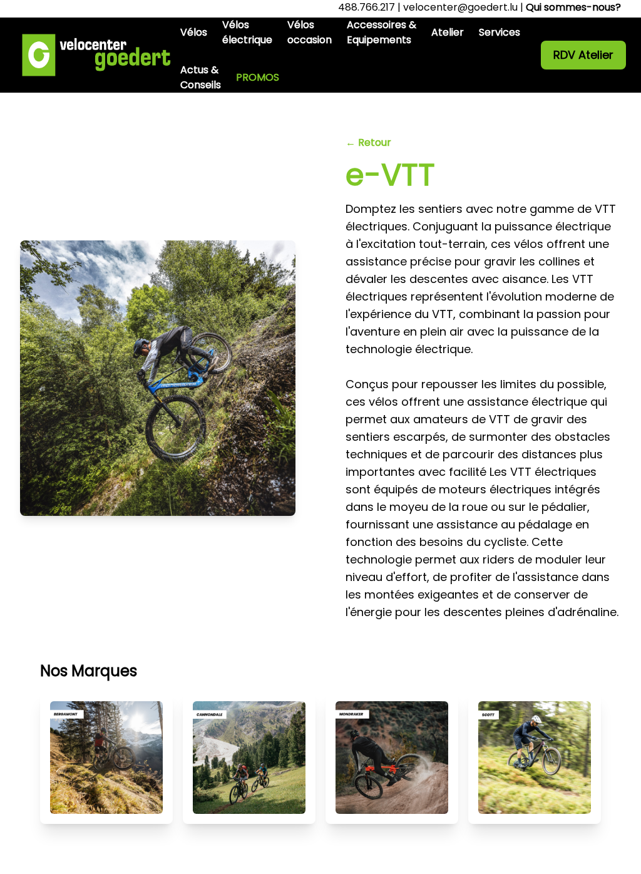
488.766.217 (366, 7)
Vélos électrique (247, 32)
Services (499, 32)
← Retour (368, 142)
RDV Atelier (583, 55)
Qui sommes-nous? (573, 7)
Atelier (447, 32)
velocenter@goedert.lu (460, 7)
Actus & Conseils (200, 77)
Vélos (193, 32)
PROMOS (257, 77)
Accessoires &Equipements (381, 32)
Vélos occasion (309, 32)
